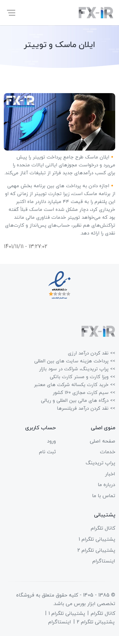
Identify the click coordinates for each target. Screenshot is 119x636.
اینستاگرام (103, 561)
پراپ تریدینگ (100, 463)
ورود (51, 441)
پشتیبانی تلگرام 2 (96, 550)
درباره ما (106, 484)
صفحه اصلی (102, 441)
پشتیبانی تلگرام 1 (97, 539)
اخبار (110, 474)
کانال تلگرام (103, 528)
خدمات (107, 452)
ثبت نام (47, 452)
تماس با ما (103, 495)
